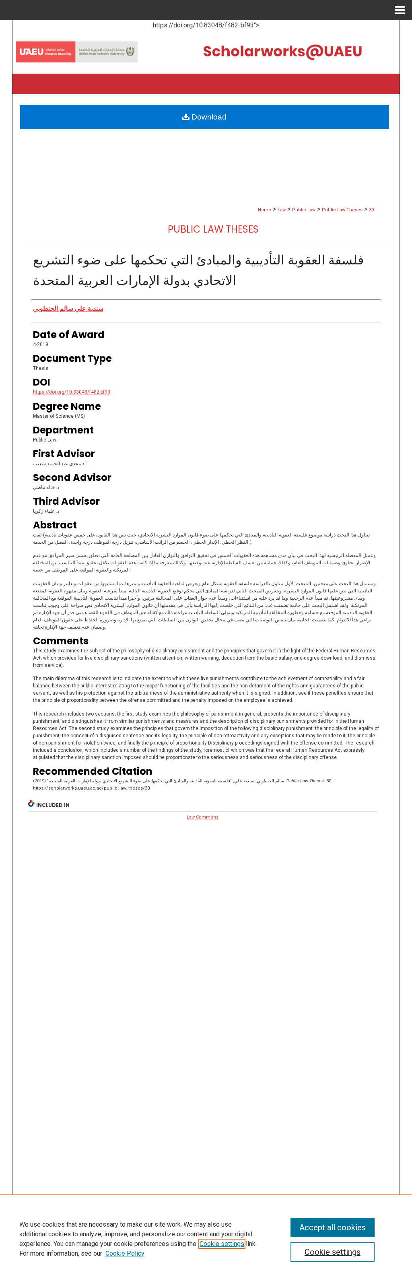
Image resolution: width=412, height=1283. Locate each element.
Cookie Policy (124, 1253)
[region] (206, 1238)
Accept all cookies (332, 1227)
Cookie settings (222, 1244)
